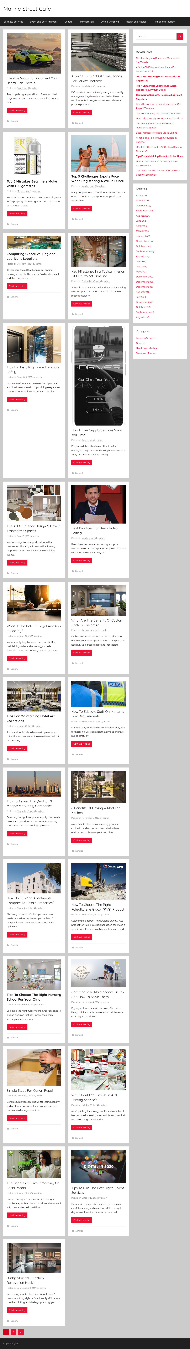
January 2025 (143, 236)
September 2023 (145, 251)
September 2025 (145, 210)
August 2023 (143, 256)
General (69, 21)
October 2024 (143, 246)
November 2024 (144, 241)
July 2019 (141, 297)
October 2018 (143, 307)
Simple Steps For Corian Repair (30, 1090)
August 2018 (142, 317)
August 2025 (143, 215)
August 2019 (142, 292)
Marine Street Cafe (27, 8)
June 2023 (141, 266)
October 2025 (143, 205)
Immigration (87, 21)
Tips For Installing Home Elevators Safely (158, 113)
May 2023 (141, 271)
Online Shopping (110, 21)
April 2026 (141, 195)
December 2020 (144, 281)
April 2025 (141, 226)
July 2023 (141, 261)
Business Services (13, 21)
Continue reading (17, 110)
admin (35, 88)
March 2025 (142, 231)
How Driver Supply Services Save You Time (159, 118)
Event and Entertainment (43, 21)
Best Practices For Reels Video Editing (156, 132)
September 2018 (145, 312)
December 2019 (144, 286)
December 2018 (144, 302)
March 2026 (142, 200)
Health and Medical (136, 21)
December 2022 (144, 276)
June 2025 (141, 220)
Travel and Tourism (164, 21)
